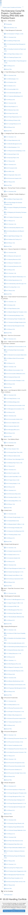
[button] (1, 1)
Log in (13, 909)
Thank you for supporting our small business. (14, 911)
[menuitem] (1, 3)
